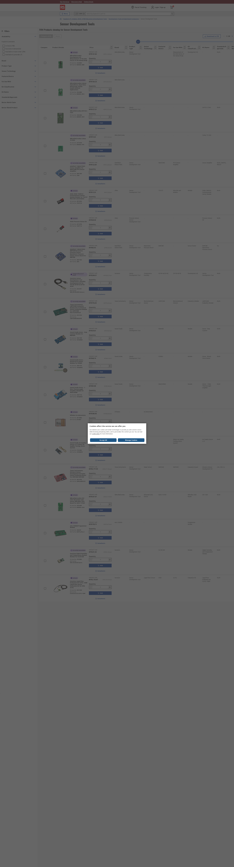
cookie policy (96, 434)
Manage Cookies (131, 440)
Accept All (103, 440)
